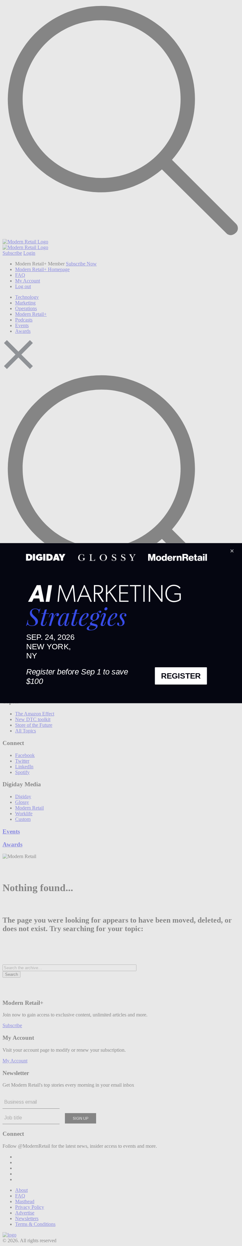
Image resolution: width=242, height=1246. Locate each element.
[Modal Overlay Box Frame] (121, 623)
